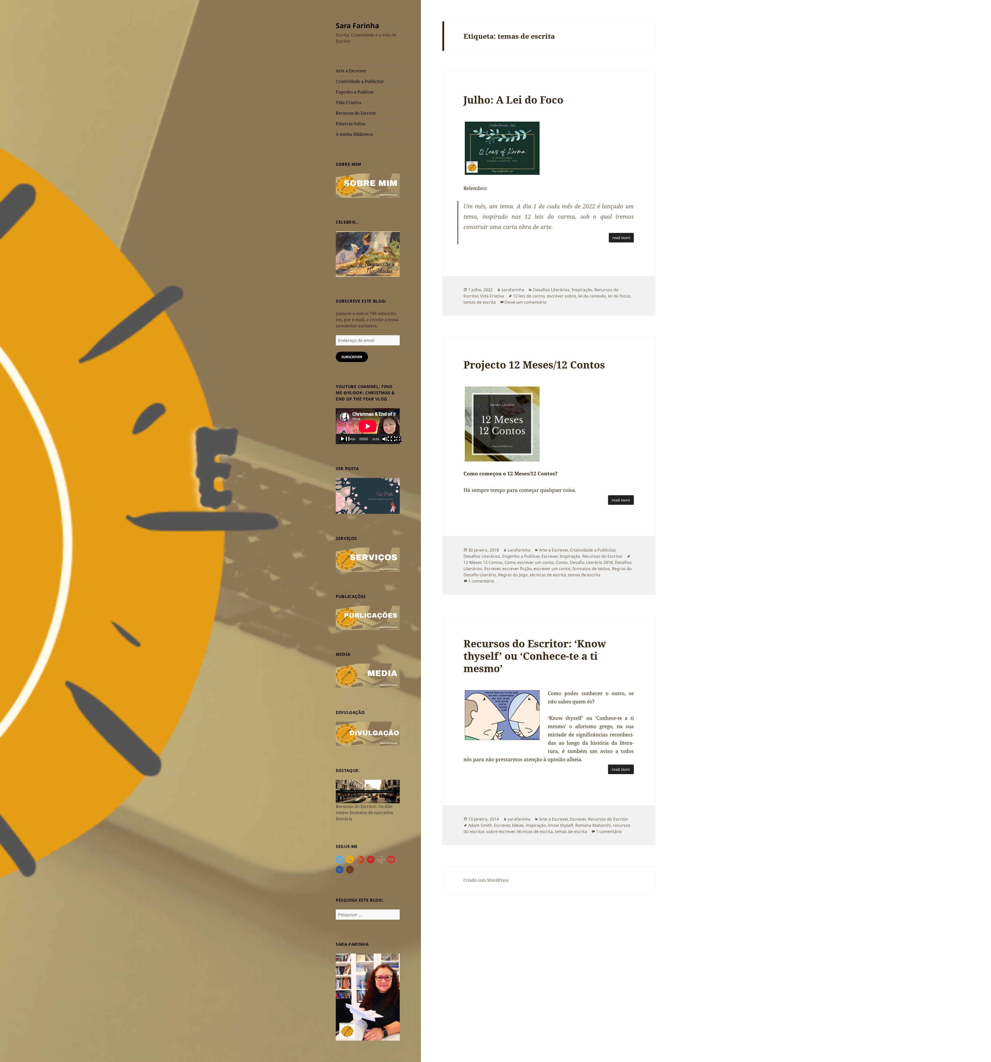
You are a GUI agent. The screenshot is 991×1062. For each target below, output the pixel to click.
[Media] (368, 675)
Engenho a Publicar (355, 92)
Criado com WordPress (486, 880)
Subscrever (351, 357)
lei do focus (619, 296)
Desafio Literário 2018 (591, 562)
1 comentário (481, 581)
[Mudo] (388, 439)
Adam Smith (480, 825)
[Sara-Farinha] (368, 997)
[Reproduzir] (345, 439)
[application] (368, 426)
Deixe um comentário (526, 302)
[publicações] (368, 617)
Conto (562, 562)
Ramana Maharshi (593, 825)
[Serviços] (368, 559)
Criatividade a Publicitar (360, 81)
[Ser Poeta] (368, 495)
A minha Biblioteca (354, 134)
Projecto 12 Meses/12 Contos (534, 364)
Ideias (518, 825)
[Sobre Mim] (368, 185)
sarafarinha (512, 290)
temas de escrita (479, 302)
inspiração (536, 825)
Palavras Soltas (350, 124)
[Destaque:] (368, 791)
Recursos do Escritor (356, 113)
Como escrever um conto (529, 562)
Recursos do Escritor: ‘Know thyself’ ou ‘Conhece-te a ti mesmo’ (534, 655)
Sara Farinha (357, 25)
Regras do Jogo (513, 575)
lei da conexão (592, 296)
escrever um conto (552, 568)
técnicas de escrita (548, 575)
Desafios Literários (551, 290)
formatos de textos (591, 568)
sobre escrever (500, 831)
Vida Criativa (349, 102)
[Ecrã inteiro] (396, 439)
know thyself (560, 825)
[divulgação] (368, 733)
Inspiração (582, 290)
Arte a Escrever (351, 71)
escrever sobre (561, 296)
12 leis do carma (529, 296)
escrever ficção (517, 568)
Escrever (549, 556)
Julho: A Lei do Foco (513, 99)
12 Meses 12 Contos (482, 562)
